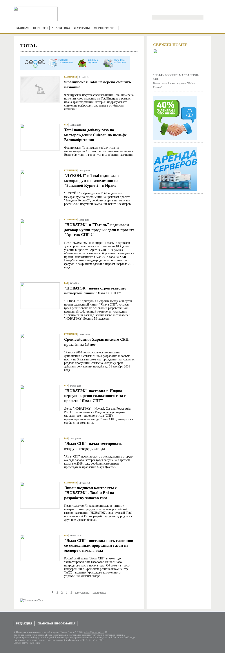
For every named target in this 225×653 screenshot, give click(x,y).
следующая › (82, 592)
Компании (70, 77)
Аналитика (60, 28)
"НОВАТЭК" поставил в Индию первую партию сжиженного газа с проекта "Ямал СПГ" (95, 396)
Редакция (24, 623)
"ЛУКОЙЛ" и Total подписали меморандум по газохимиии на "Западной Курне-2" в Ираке (91, 180)
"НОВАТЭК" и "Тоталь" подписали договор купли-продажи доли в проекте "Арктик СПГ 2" (99, 229)
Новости (40, 28)
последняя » (99, 592)
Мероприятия (105, 28)
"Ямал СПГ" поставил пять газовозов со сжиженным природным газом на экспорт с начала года (98, 545)
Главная (22, 28)
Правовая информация (56, 623)
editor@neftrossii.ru (94, 632)
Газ (66, 125)
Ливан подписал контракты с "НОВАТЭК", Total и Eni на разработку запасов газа (90, 493)
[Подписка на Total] (31, 600)
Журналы (82, 28)
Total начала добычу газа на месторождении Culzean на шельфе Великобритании (95, 135)
